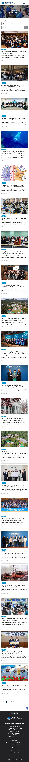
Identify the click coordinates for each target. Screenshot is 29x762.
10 (22, 701)
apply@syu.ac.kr (16, 733)
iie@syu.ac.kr (16, 726)
